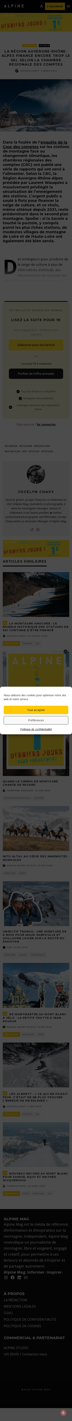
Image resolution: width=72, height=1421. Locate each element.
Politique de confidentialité (36, 729)
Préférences (36, 720)
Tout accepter (36, 710)
